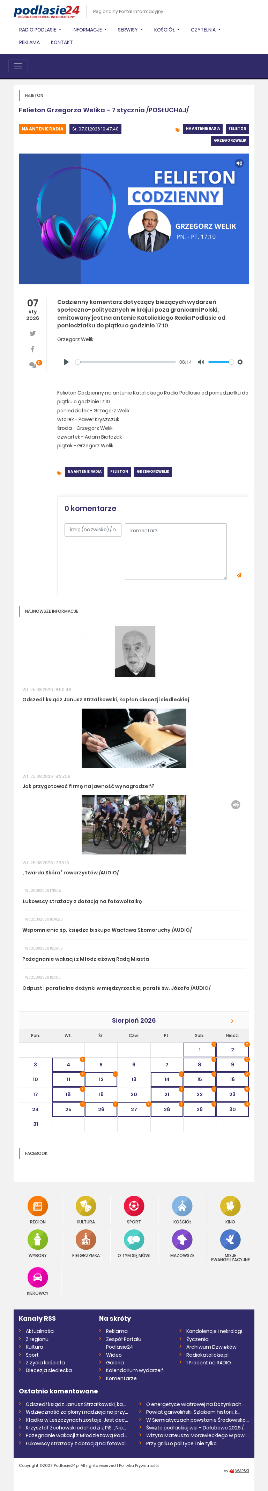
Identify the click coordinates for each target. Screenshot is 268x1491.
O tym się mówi (134, 1255)
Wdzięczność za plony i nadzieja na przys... (77, 1411)
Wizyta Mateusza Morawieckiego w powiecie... (197, 1435)
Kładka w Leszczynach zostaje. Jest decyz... (77, 1420)
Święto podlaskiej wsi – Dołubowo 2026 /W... (197, 1427)
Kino (230, 1221)
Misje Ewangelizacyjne (230, 1257)
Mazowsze (182, 1255)
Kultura (86, 1221)
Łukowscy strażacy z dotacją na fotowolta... (77, 1443)
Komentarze (121, 1378)
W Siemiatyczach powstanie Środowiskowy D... (197, 1420)
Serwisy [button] (128, 29)
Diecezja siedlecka (49, 1370)
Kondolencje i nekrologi (214, 1331)
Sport (134, 1221)
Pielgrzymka (86, 1255)
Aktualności (40, 1331)
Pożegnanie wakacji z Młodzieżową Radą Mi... (77, 1435)
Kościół (182, 1221)
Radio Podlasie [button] (38, 29)
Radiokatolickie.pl (207, 1354)
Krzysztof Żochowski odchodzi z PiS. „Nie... (76, 1427)
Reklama (29, 42)
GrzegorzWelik (230, 140)
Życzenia (197, 1339)
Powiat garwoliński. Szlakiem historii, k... (193, 1411)
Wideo (114, 1354)
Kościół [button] (165, 29)
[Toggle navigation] (18, 66)
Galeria (115, 1362)
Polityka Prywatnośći (139, 1465)
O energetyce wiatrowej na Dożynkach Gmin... (197, 1404)
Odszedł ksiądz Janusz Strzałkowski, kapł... (77, 1404)
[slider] (125, 361)
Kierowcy (38, 1292)
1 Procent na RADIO (208, 1362)
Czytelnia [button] (204, 29)
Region (38, 1221)
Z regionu (37, 1339)
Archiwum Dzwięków (211, 1346)
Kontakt (62, 42)
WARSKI (242, 1471)
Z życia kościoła (45, 1362)
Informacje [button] (88, 29)
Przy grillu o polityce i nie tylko (181, 1443)
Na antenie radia (43, 129)
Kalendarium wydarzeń (135, 1370)
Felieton (237, 128)
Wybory (38, 1255)
